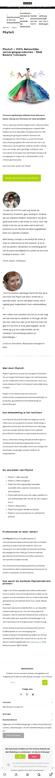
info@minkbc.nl (35, 642)
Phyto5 (14, 27)
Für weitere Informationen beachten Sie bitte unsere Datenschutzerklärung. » (31, 764)
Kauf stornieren (13, 735)
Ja (20, 756)
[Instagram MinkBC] (27, 694)
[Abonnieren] (45, 682)
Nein (34, 756)
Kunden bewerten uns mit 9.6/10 (34, 20)
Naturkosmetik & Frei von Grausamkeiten (13, 20)
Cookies (6, 728)
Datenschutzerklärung (41, 724)
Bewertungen (16, 728)
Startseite (6, 27)
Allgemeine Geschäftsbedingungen (17, 724)
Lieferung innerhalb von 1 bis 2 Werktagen (43, 20)
